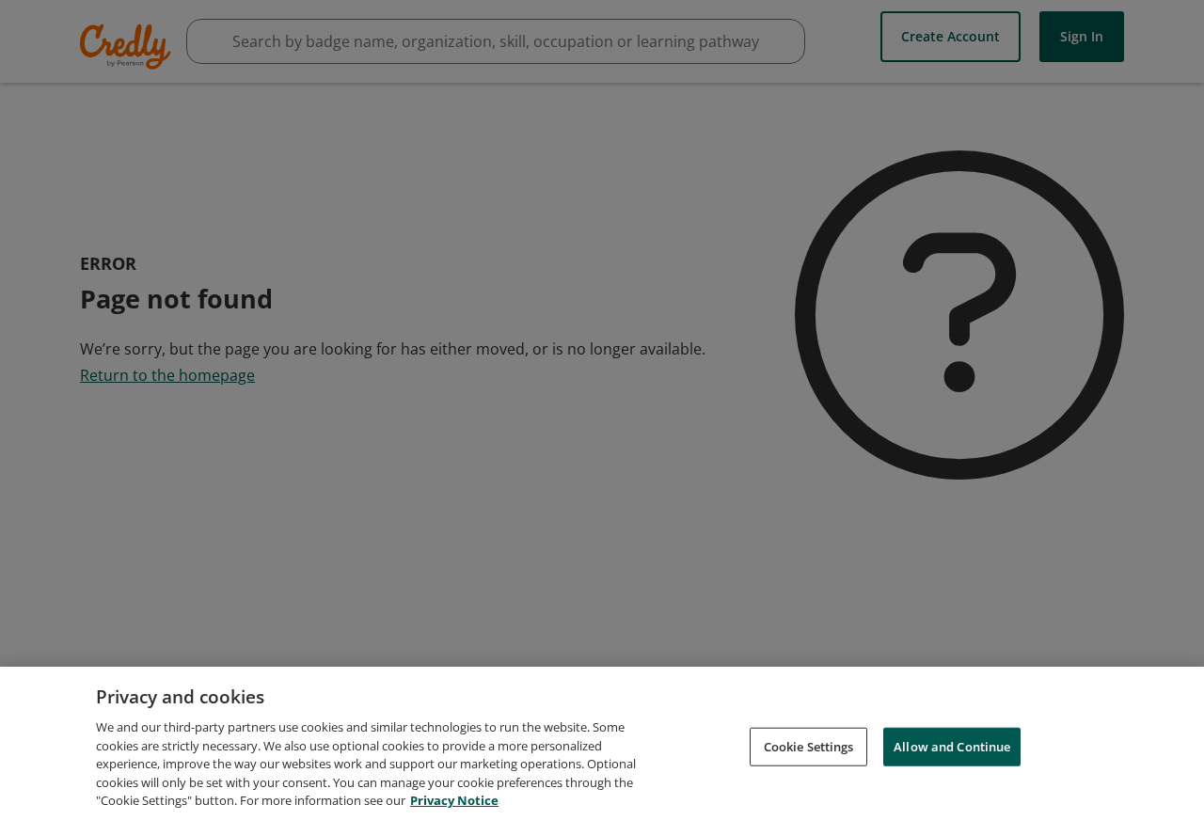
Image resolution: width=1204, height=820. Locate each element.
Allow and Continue (952, 745)
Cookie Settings (809, 745)
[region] (602, 743)
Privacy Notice (454, 800)
